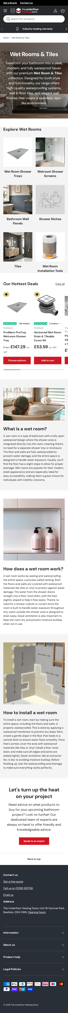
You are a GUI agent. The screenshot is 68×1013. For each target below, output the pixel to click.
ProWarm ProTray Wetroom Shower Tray (14, 336)
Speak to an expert (34, 841)
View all (60, 284)
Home (6, 37)
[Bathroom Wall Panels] (17, 199)
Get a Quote (10, 2)
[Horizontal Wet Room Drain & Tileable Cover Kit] (47, 306)
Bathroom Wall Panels (18, 221)
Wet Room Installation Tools (50, 268)
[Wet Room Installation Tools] (50, 247)
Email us (8, 895)
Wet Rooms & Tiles (20, 37)
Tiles (17, 266)
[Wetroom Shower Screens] (50, 152)
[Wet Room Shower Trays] (17, 152)
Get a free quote (13, 881)
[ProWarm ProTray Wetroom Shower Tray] (17, 306)
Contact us (26, 2)
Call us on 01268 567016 (18, 888)
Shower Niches (50, 219)
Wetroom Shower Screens (50, 173)
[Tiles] (17, 247)
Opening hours (37, 912)
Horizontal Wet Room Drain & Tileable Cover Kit (47, 336)
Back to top (34, 859)
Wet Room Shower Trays (17, 173)
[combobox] (34, 18)
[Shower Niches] (50, 199)
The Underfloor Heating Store (24, 1005)
